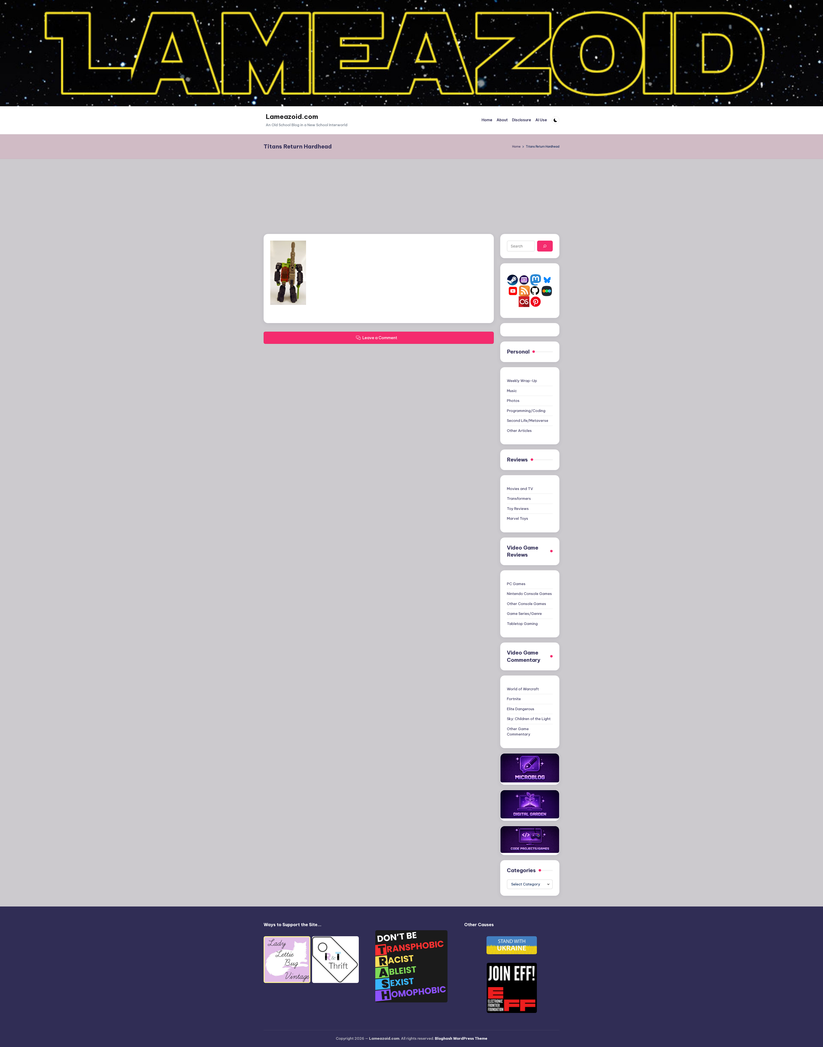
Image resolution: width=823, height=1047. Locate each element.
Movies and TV (520, 488)
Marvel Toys (517, 518)
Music (512, 390)
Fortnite (514, 699)
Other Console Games (526, 603)
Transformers (519, 498)
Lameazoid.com (292, 116)
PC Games (516, 583)
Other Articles (519, 430)
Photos (513, 400)
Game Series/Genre (524, 613)
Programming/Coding (526, 410)
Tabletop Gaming (522, 623)
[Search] (545, 246)
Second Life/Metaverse (527, 420)
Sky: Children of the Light (529, 718)
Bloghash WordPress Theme (461, 1038)
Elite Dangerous (520, 709)
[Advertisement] (411, 191)
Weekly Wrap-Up (522, 380)
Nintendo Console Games (529, 593)
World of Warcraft (523, 689)
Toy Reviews (518, 508)
